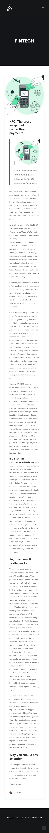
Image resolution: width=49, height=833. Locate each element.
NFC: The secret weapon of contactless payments (21, 127)
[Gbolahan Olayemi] (9, 8)
